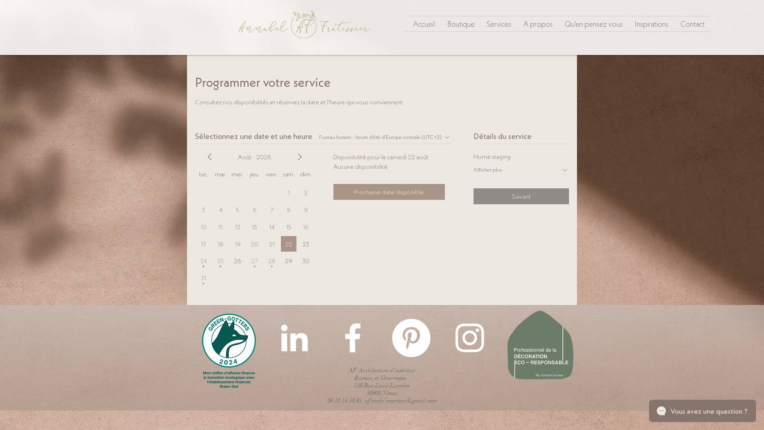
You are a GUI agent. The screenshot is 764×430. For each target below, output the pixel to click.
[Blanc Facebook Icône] (352, 338)
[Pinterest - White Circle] (411, 338)
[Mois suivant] (299, 157)
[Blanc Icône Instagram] (469, 338)
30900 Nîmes (382, 393)
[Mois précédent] (209, 157)
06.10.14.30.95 (344, 400)
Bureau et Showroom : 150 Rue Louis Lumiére (382, 381)
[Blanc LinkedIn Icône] (294, 338)
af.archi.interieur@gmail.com (401, 400)
